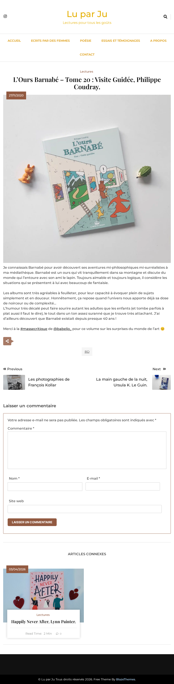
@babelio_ (62, 329)
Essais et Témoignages (120, 41)
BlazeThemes (125, 679)
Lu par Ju (87, 14)
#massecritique (33, 329)
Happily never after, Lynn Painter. (43, 621)
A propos (158, 41)
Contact (87, 54)
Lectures (86, 71)
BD (87, 352)
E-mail (93, 478)
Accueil (14, 41)
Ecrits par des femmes (50, 41)
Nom (14, 478)
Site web (16, 501)
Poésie (85, 41)
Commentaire (21, 428)
